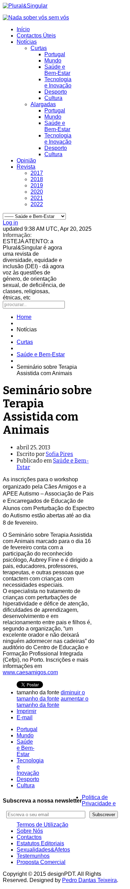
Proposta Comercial (41, 862)
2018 (37, 179)
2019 (37, 185)
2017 (37, 173)
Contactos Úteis (36, 36)
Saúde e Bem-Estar (57, 70)
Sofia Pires (59, 454)
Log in (10, 223)
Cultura (53, 98)
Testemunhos (33, 856)
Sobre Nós (30, 831)
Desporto (55, 92)
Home (24, 317)
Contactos (29, 837)
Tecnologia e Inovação (57, 82)
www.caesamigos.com (30, 672)
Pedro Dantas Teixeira (89, 880)
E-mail (25, 717)
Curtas (39, 48)
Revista (26, 167)
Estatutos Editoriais (40, 843)
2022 (37, 204)
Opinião (26, 160)
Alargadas (43, 104)
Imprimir (26, 711)
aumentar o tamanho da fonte (52, 702)
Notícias (27, 42)
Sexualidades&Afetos (43, 850)
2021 (37, 198)
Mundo (52, 61)
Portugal (54, 54)
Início (23, 29)
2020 (37, 192)
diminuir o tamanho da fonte (51, 695)
